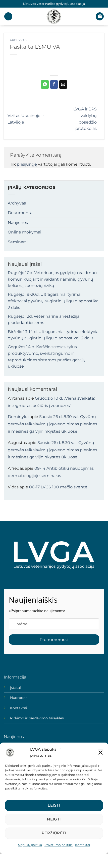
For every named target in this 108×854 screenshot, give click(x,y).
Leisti (54, 805)
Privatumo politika (58, 845)
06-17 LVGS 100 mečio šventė (58, 487)
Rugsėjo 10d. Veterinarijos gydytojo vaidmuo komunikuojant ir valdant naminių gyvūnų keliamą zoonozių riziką (52, 279)
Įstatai (15, 687)
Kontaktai (82, 845)
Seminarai (18, 242)
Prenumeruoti (54, 639)
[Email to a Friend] (63, 84)
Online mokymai (24, 232)
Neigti (54, 819)
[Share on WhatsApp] (45, 84)
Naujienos (18, 222)
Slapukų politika (30, 845)
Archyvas (18, 40)
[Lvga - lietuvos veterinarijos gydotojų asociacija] (54, 16)
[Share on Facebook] (54, 84)
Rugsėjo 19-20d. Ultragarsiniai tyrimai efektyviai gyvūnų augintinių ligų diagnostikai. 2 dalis (54, 301)
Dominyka (18, 416)
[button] (100, 752)
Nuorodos (18, 697)
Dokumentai (20, 212)
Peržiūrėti (54, 833)
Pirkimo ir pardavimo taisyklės (37, 718)
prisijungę (27, 164)
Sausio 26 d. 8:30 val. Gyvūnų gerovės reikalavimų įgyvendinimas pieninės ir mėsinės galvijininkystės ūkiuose (52, 424)
